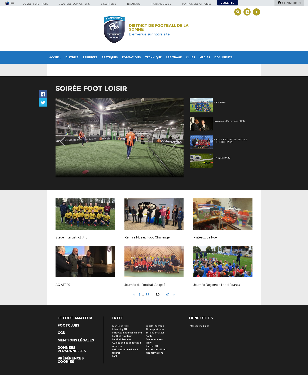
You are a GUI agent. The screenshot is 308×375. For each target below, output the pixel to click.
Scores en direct (154, 339)
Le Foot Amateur (75, 318)
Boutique (134, 4)
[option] (120, 137)
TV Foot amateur (155, 332)
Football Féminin (121, 339)
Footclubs (68, 325)
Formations (131, 57)
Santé (149, 336)
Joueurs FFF (152, 346)
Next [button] (176, 138)
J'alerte (227, 2)
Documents (223, 57)
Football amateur (122, 336)
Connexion (291, 3)
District (72, 57)
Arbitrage (174, 57)
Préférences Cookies (71, 360)
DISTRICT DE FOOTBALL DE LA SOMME (159, 27)
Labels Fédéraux (155, 326)
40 (168, 295)
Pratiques (110, 57)
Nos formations (154, 353)
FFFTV (148, 342)
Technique (153, 57)
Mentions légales (76, 340)
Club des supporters (74, 4)
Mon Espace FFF (120, 326)
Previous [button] (62, 138)
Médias (204, 57)
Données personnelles (72, 349)
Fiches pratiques (155, 329)
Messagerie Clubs (199, 326)
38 (147, 295)
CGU (61, 333)
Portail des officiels (196, 4)
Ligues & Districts (35, 4)
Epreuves (90, 57)
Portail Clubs (161, 4)
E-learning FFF (119, 329)
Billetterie (108, 4)
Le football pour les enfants (127, 332)
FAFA (114, 356)
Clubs (190, 57)
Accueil (55, 57)
